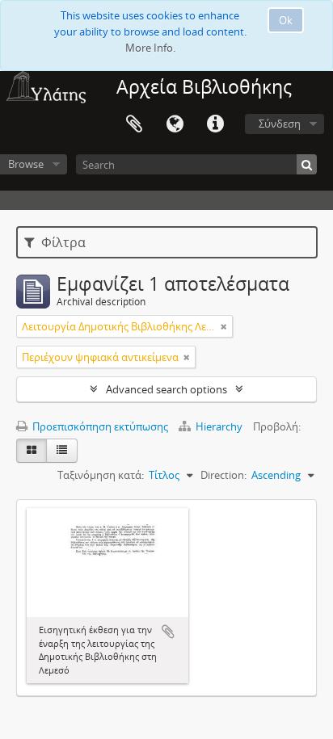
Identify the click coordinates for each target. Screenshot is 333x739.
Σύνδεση (280, 123)
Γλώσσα (174, 124)
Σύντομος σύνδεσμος (215, 124)
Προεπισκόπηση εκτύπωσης (99, 426)
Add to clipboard (168, 632)
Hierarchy (219, 426)
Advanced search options (166, 389)
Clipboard (134, 124)
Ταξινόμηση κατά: (100, 475)
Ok (286, 20)
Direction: (223, 475)
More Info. (150, 47)
